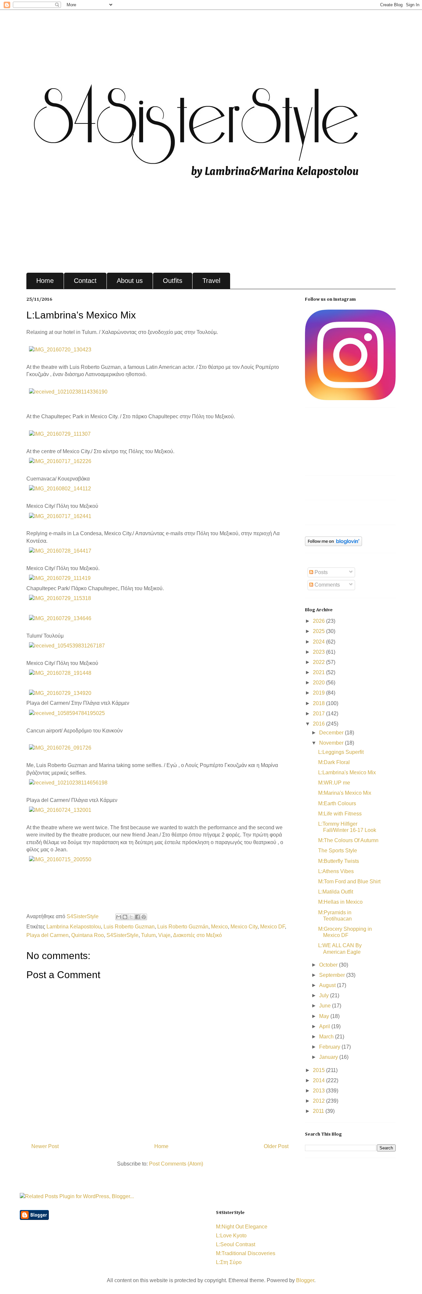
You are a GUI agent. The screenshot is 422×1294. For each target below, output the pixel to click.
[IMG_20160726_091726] (60, 748)
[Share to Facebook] (137, 917)
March (327, 1036)
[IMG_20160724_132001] (60, 810)
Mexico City (243, 926)
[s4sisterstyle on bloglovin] (333, 544)
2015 (319, 1070)
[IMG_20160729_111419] (59, 578)
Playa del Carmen (47, 935)
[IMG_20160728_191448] (60, 673)
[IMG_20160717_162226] (60, 461)
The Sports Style (337, 850)
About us (130, 280)
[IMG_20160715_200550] (60, 859)
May (324, 1016)
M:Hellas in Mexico (340, 902)
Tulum (148, 935)
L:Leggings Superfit (341, 752)
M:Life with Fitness (340, 813)
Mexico (219, 926)
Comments (326, 585)
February (330, 1047)
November (332, 743)
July (324, 995)
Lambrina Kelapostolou (73, 926)
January (329, 1057)
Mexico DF (272, 926)
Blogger (305, 1280)
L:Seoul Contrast (235, 1244)
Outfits (172, 280)
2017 (319, 713)
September (332, 975)
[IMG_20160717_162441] (60, 516)
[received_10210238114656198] (68, 782)
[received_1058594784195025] (66, 713)
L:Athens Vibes (336, 871)
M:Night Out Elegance (241, 1226)
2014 (319, 1080)
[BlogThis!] (125, 917)
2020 (319, 682)
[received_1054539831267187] (66, 645)
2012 (319, 1101)
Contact (85, 280)
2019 (319, 693)
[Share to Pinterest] (143, 917)
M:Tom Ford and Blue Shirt (349, 881)
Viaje (164, 935)
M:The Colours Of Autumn (348, 840)
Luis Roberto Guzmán (182, 926)
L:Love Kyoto (231, 1235)
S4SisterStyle (83, 916)
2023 (319, 652)
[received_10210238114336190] (68, 392)
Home (45, 280)
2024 (319, 642)
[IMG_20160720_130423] (60, 349)
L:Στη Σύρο (229, 1262)
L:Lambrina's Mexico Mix (347, 772)
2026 (319, 621)
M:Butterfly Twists (338, 861)
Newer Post (45, 1146)
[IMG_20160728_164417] (60, 551)
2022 (319, 662)
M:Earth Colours (337, 803)
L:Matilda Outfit (335, 892)
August (328, 985)
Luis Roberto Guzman (129, 926)
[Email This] (118, 917)
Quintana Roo (87, 935)
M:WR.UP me (334, 782)
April (325, 1026)
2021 (319, 672)
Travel (211, 280)
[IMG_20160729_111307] (59, 434)
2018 (319, 703)
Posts (320, 572)
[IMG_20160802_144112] (60, 488)
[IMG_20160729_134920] (60, 693)
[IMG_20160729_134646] (60, 618)
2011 (319, 1111)
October (329, 965)
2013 (319, 1090)
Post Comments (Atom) (176, 1164)
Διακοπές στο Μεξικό (197, 935)
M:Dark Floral (334, 762)
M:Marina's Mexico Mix (344, 793)
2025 (319, 631)
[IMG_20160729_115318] (60, 598)
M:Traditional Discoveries (245, 1253)
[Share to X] (131, 917)
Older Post (276, 1146)
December (332, 732)
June (325, 1005)
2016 (319, 724)
